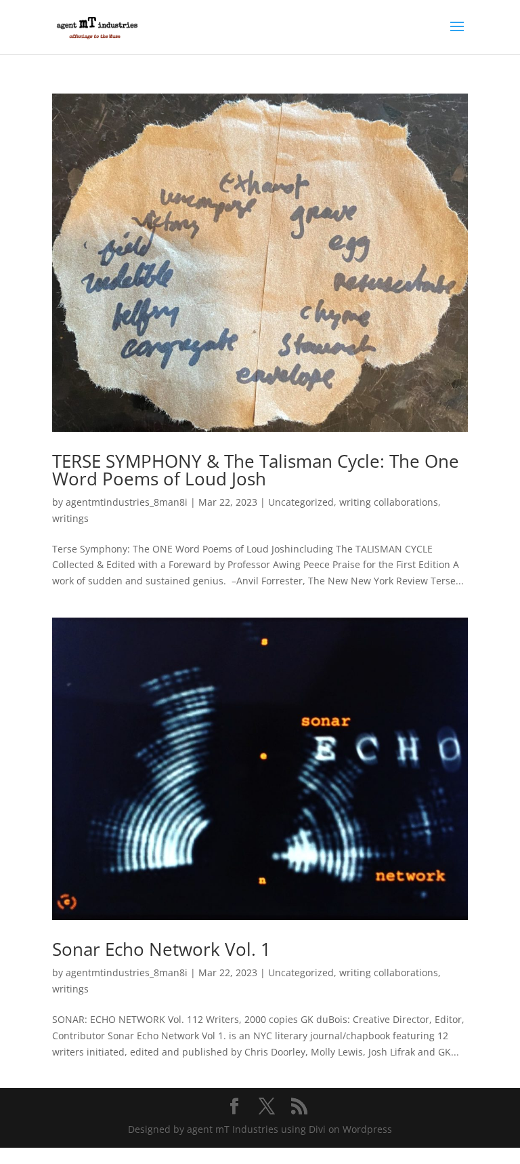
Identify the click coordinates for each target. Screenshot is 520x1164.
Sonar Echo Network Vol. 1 (161, 949)
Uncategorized (301, 502)
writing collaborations (388, 502)
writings (70, 518)
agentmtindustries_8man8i (127, 502)
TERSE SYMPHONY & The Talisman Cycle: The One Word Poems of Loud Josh (255, 470)
